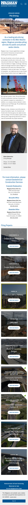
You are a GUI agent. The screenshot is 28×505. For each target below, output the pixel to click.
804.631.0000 (14, 218)
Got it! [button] (14, 501)
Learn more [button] (13, 497)
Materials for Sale (14, 486)
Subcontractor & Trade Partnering (14, 483)
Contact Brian (7, 167)
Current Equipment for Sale (14, 488)
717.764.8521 (14, 194)
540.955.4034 (14, 206)
